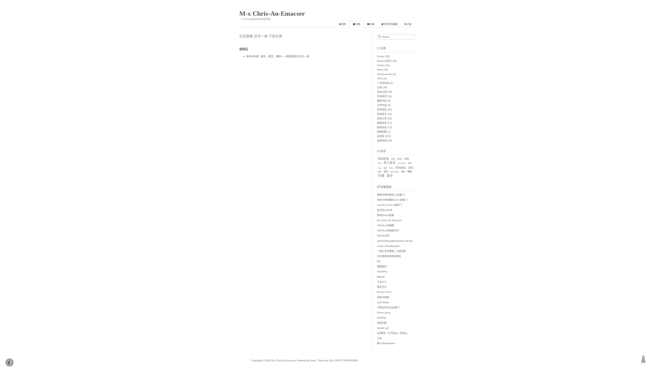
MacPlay (381, 317)
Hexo (380, 69)
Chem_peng (383, 312)
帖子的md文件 (384, 210)
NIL (379, 261)
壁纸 (386, 171)
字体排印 (382, 96)
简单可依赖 (383, 297)
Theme (321, 360)
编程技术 (382, 122)
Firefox (381, 65)
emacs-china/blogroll (388, 246)
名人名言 (389, 162)
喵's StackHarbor (386, 343)
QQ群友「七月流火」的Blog (392, 333)
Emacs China (384, 292)
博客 (409, 171)
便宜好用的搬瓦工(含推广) (391, 194)
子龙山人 (382, 281)
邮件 (379, 172)
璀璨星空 (382, 266)
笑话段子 (382, 114)
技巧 (410, 167)
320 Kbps (402, 163)
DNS (380, 163)
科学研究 (382, 109)
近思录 (380, 136)
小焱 (379, 338)
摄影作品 (382, 100)
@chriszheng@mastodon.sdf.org (394, 240)
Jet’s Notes (383, 302)
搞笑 (403, 172)
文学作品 (382, 105)
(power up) (383, 328)
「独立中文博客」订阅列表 (391, 251)
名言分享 (382, 91)
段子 (390, 175)
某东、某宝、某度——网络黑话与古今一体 (285, 56)
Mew (391, 168)
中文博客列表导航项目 (389, 256)
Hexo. (313, 360)
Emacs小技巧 (384, 60)
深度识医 (382, 322)
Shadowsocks (384, 74)
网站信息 (382, 127)
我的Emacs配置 (385, 215)
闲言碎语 (382, 140)
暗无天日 (382, 286)
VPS (379, 78)
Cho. (331, 360)
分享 (379, 87)
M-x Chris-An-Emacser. (283, 360)
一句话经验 (383, 83)
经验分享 (382, 118)
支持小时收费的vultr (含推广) (392, 199)
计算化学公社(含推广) (388, 307)
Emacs (380, 56)
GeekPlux (382, 271)
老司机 (399, 159)
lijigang (381, 276)
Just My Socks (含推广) (389, 205)
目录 (385, 168)
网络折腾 (382, 131)
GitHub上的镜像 (385, 225)
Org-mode (394, 172)
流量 (409, 163)
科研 (393, 159)
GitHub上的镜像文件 (388, 230)
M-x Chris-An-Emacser (272, 13)
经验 (406, 159)
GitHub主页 (383, 235)
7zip (379, 168)
